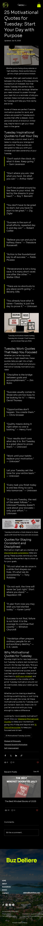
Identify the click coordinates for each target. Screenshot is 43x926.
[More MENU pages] (25, 5)
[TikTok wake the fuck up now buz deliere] (3, 905)
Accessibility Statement (10, 911)
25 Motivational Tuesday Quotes (18, 736)
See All (36, 772)
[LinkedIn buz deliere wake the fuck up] (13, 905)
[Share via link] (21, 755)
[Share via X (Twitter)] (11, 755)
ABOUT (4, 884)
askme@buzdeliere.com (31, 893)
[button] (39, 5)
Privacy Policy (6, 914)
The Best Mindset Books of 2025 (20, 801)
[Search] (18, 5)
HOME (4, 881)
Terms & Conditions (9, 916)
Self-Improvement (11, 748)
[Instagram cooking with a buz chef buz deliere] (7, 905)
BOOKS (4, 890)
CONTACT (5, 893)
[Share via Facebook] (5, 755)
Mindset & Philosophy (12, 741)
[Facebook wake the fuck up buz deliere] (10, 905)
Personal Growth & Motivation (15, 745)
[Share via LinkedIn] (16, 755)
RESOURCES (6, 887)
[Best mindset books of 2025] (21, 787)
